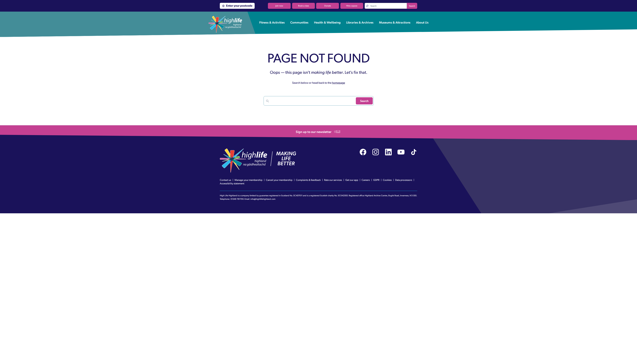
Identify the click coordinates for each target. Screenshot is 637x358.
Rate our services (333, 179)
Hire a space (351, 5)
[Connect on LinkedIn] (388, 152)
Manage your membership (248, 179)
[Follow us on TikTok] (413, 152)
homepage (338, 82)
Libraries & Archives (359, 22)
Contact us (225, 179)
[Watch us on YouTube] (401, 152)
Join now (279, 5)
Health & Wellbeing (327, 22)
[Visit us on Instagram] (375, 152)
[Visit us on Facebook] (363, 152)
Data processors (403, 179)
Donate (327, 5)
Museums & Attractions (394, 22)
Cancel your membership (279, 179)
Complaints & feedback (308, 179)
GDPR (376, 179)
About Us (422, 22)
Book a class (303, 5)
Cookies (387, 179)
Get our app (351, 179)
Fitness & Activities (272, 22)
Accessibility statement (232, 183)
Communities (299, 22)
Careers (366, 179)
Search (412, 5)
